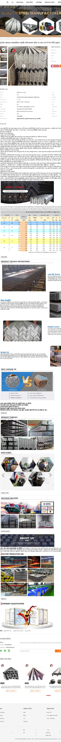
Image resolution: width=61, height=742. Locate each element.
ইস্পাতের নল (2, 721)
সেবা (24, 718)
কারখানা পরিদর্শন (29, 2)
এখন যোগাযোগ (12, 691)
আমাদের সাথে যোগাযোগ (49, 2)
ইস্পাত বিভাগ (2, 712)
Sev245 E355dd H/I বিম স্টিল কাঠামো (35, 686)
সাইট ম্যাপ (48, 732)
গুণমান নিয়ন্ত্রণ (39, 2)
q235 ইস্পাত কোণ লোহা (18, 630)
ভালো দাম (56, 66)
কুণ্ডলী (1, 715)
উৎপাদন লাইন (49, 712)
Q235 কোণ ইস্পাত (7, 630)
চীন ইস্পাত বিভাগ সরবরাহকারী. (20, 739)
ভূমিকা (24, 712)
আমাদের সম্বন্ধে (19, 2)
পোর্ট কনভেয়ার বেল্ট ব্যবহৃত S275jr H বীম (11, 686)
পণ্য (12, 2)
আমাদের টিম (25, 721)
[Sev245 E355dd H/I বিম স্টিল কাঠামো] (35, 673)
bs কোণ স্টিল (27, 630)
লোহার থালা (2, 718)
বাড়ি (7, 2)
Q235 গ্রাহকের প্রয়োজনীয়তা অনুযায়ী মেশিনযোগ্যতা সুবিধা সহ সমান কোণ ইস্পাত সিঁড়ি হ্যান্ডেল (27, 39)
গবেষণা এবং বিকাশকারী (50, 718)
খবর (24, 732)
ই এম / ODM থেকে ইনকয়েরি (52, 715)
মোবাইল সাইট (48, 735)
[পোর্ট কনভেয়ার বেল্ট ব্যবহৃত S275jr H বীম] (11, 673)
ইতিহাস (24, 715)
